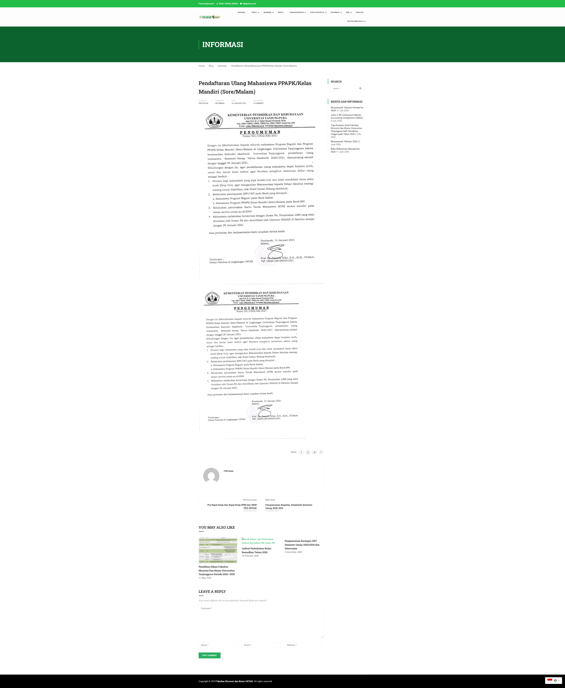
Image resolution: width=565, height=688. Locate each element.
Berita (280, 12)
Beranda (241, 12)
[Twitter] (314, 452)
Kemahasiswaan (297, 12)
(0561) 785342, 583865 (228, 4)
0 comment (259, 103)
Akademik (267, 12)
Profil (254, 12)
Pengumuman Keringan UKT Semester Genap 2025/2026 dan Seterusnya (302, 544)
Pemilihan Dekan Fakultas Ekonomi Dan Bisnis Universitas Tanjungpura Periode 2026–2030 (217, 570)
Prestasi (359, 12)
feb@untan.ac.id (249, 4)
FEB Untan (203, 103)
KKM (347, 12)
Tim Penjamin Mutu (355, 21)
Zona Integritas (317, 12)
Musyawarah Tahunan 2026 (344, 141)
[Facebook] (301, 452)
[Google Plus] (308, 452)
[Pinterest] (321, 452)
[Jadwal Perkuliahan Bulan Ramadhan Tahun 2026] (261, 541)
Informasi (335, 12)
